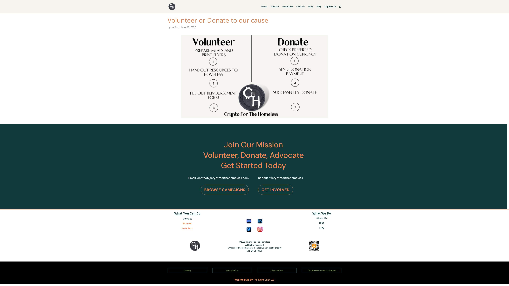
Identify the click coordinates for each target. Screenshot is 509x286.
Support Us (330, 7)
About (264, 7)
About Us (321, 218)
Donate (275, 7)
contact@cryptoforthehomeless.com (223, 178)
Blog (310, 7)
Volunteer (287, 7)
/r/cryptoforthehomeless (286, 178)
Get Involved (276, 189)
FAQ (319, 7)
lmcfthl (175, 27)
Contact (300, 7)
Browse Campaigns (224, 189)
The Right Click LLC (263, 279)
